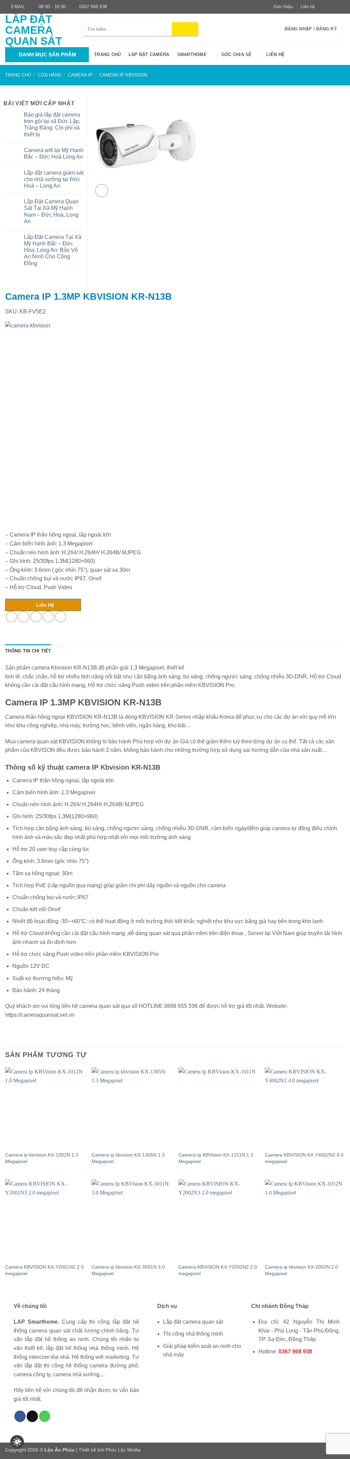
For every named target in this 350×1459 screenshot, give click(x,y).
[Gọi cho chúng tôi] (44, 1416)
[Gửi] (185, 29)
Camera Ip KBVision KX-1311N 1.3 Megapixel (215, 1158)
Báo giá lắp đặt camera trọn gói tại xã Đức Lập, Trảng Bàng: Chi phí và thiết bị (52, 124)
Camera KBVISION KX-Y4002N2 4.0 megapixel (304, 1158)
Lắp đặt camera (149, 54)
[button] (101, 190)
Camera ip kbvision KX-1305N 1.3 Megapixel (128, 1158)
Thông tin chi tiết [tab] (28, 650)
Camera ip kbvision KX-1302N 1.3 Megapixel (41, 1158)
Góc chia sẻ (236, 54)
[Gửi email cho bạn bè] (36, 616)
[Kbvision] (107, 423)
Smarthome (192, 54)
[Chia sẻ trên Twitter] (23, 616)
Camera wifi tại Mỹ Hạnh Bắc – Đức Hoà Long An (53, 153)
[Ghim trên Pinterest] (48, 616)
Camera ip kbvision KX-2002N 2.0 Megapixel (301, 1270)
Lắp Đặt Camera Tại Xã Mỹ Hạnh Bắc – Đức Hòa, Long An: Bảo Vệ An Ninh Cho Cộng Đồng (52, 250)
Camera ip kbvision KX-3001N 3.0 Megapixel (128, 1270)
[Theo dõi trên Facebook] (322, 6)
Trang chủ (107, 54)
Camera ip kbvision (123, 75)
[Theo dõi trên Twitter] (335, 6)
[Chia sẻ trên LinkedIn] (60, 616)
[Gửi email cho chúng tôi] (341, 6)
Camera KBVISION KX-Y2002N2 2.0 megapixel (217, 1270)
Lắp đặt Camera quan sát (33, 30)
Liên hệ (307, 6)
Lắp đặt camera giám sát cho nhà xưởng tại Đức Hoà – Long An (53, 179)
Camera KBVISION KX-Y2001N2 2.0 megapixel (44, 1270)
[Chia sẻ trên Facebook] (11, 616)
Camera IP (80, 75)
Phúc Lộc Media (123, 1450)
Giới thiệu (283, 6)
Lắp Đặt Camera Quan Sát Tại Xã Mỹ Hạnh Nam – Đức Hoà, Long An (51, 211)
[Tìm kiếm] (277, 29)
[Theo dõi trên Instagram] (328, 6)
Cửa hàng (50, 75)
